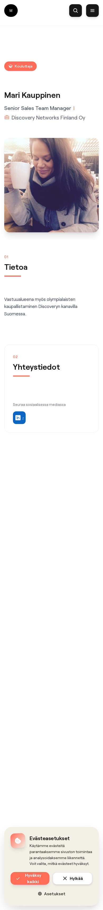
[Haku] (75, 10)
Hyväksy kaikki (33, 878)
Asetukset (54, 893)
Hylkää (76, 878)
